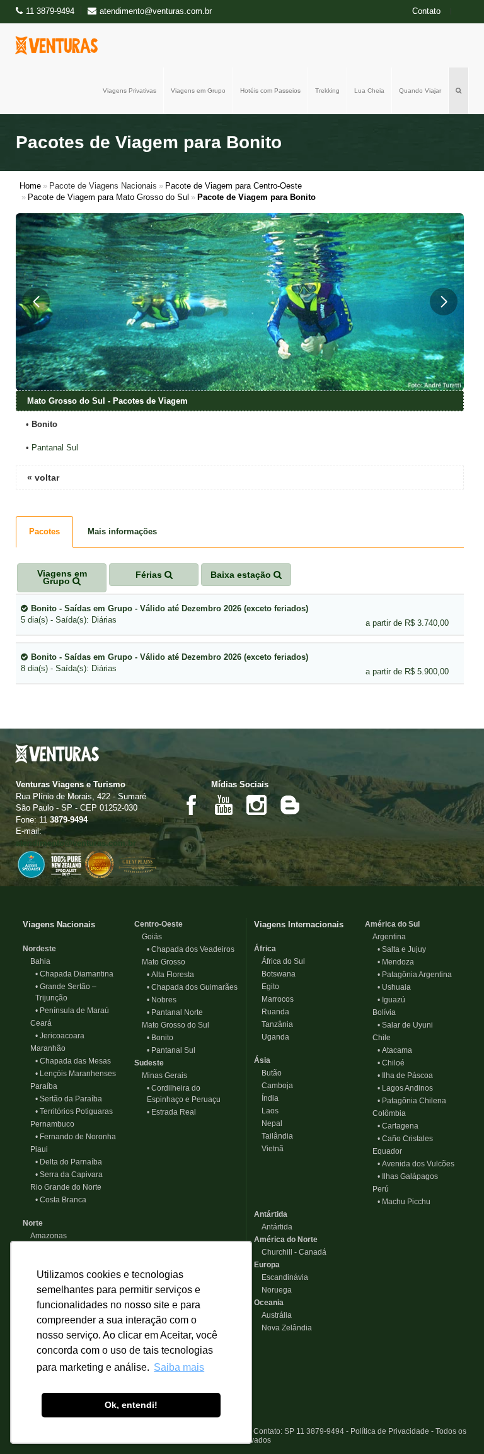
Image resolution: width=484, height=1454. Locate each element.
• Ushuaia (394, 987)
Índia (266, 1098)
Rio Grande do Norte (62, 1187)
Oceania (269, 1302)
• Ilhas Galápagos (407, 1176)
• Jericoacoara (59, 1035)
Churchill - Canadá (290, 1252)
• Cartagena (397, 1126)
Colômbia (385, 1113)
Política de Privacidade (389, 1431)
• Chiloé (391, 1062)
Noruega (273, 1290)
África (265, 948)
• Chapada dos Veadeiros (190, 949)
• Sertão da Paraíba (68, 1098)
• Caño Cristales (405, 1138)
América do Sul (392, 924)
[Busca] (459, 90)
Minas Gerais (160, 1075)
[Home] (59, 45)
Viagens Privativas (129, 90)
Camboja (273, 1085)
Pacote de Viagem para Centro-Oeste (233, 186)
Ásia (262, 1060)
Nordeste (39, 948)
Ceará (37, 1023)
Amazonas (45, 1235)
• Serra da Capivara (69, 1174)
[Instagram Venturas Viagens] (256, 804)
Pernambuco (48, 1124)
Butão (268, 1073)
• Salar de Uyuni (405, 1025)
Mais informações (122, 531)
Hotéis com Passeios (270, 90)
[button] (36, 301)
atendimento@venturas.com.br (76, 843)
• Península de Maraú (72, 1010)
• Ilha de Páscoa (405, 1075)
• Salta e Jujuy (401, 949)
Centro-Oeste (158, 924)
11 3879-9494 (50, 11)
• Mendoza (395, 962)
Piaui (35, 1149)
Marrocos (274, 999)
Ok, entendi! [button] (131, 1405)
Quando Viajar (420, 90)
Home (30, 186)
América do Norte (286, 1239)
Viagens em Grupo (198, 90)
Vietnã (269, 1148)
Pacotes (44, 531)
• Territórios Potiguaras (74, 1111)
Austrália (273, 1315)
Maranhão (44, 1048)
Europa (267, 1264)
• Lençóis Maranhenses (75, 1073)
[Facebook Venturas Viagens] (191, 804)
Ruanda (271, 1011)
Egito (266, 986)
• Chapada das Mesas (73, 1061)
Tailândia (273, 1136)
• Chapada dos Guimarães (192, 987)
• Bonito (160, 1037)
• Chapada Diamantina (74, 974)
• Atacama (394, 1050)
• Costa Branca (60, 1199)
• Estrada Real (171, 1112)
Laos (266, 1110)
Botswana (275, 974)
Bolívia (380, 1012)
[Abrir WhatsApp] (452, 1422)
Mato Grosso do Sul (171, 1025)
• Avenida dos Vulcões (415, 1163)
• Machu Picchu (403, 1201)
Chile (378, 1037)
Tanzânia (273, 1024)
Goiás (148, 936)
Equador (383, 1151)
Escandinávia (281, 1277)
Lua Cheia (369, 90)
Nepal (268, 1123)
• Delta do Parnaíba (68, 1162)
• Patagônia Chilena (411, 1100)
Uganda (271, 1037)
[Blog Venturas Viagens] (289, 804)
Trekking (327, 90)
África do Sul (279, 961)
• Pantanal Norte (175, 1012)
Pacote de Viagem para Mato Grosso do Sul (108, 197)
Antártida (270, 1214)
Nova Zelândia (283, 1327)
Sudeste (149, 1062)
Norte (33, 1223)
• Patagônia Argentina (414, 974)
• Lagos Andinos (405, 1088)
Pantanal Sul (55, 447)
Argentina (385, 936)
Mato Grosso (159, 962)
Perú (377, 1189)
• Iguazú (391, 999)
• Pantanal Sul (171, 1050)
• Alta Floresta (170, 974)
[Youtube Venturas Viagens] (224, 804)
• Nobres (161, 999)
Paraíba (40, 1086)
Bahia (36, 961)
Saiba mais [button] (179, 1367)
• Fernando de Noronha (75, 1136)
